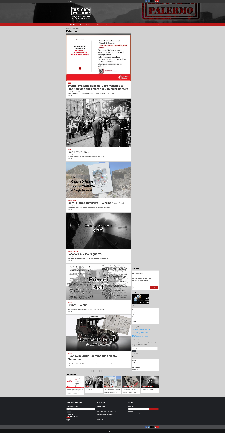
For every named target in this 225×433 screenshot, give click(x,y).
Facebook (134, 309)
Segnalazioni (89, 25)
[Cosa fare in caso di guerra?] (150, 382)
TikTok (133, 316)
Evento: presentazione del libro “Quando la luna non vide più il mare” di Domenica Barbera (98, 87)
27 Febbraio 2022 (75, 256)
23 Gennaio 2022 (77, 307)
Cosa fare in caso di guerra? (85, 254)
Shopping (105, 25)
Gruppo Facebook (131, 406)
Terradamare (134, 335)
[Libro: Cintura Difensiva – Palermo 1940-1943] (112, 382)
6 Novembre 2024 (75, 154)
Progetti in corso (97, 25)
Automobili (70, 302)
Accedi (133, 362)
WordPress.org (135, 369)
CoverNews (117, 431)
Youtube (134, 321)
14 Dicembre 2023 (75, 205)
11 (100, 371)
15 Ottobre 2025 (75, 91)
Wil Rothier (70, 91)
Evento (69, 83)
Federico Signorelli (71, 307)
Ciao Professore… (79, 152)
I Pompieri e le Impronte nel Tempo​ (138, 331)
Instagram (134, 312)
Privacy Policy (131, 411)
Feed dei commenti (136, 367)
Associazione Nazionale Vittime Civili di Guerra (141, 329)
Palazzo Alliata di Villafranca (137, 333)
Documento (70, 200)
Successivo (104, 371)
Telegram (134, 319)
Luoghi (74, 200)
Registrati (134, 360)
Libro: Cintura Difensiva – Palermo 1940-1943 (96, 203)
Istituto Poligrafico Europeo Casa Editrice (140, 332)
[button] (158, 25)
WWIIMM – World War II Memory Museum (140, 336)
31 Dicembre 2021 (78, 362)
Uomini (69, 149)
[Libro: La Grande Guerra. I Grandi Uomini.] (131, 382)
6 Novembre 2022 (131, 392)
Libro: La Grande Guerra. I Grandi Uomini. (140, 280)
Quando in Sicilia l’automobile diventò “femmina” (92, 357)
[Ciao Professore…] (94, 382)
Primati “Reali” (77, 305)
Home (67, 25)
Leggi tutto (70, 95)
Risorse (82, 25)
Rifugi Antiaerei (73, 25)
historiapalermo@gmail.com (134, 404)
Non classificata (75, 251)
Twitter (133, 314)
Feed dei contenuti (136, 364)
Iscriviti (133, 351)
